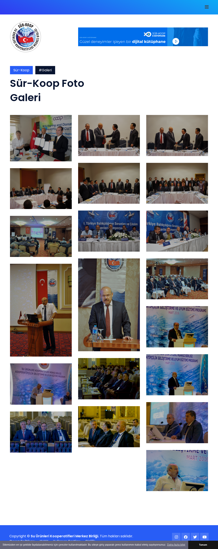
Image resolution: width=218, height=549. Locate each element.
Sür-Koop (21, 70)
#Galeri (45, 70)
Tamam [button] (203, 544)
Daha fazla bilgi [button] (176, 544)
